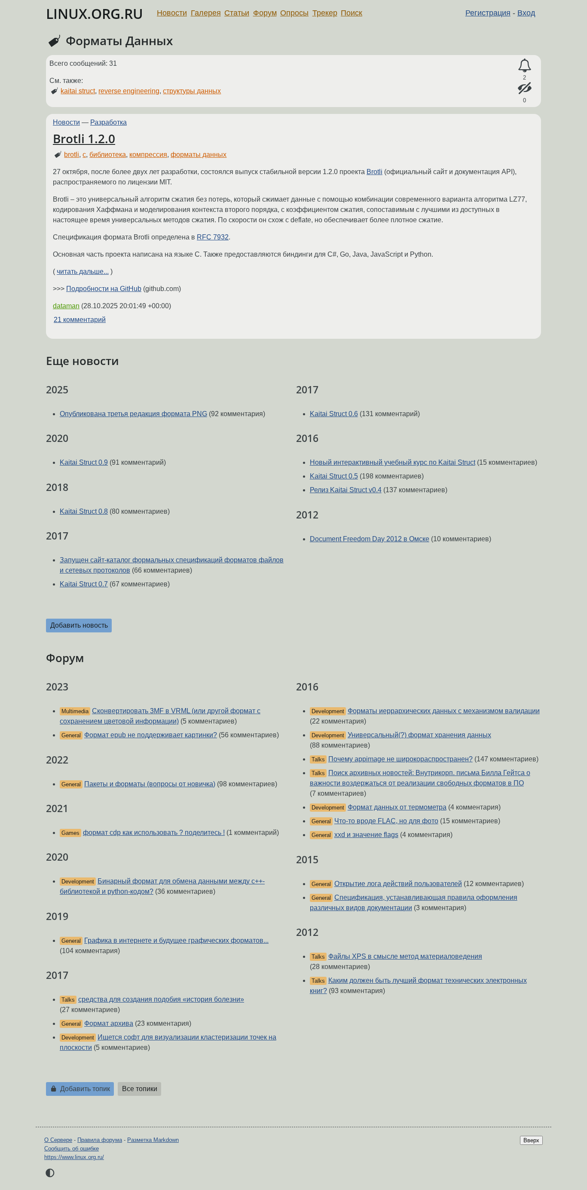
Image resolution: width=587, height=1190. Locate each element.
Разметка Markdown (153, 1140)
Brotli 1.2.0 (84, 138)
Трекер (324, 13)
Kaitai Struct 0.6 (334, 413)
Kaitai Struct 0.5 (334, 476)
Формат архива (108, 1023)
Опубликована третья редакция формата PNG (133, 413)
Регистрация (488, 13)
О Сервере (58, 1140)
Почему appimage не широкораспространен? (400, 759)
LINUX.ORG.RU (94, 13)
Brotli (374, 171)
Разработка (108, 122)
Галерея (206, 13)
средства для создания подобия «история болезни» (161, 999)
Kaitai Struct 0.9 (84, 462)
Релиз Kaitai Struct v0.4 (346, 490)
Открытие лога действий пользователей (398, 883)
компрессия (148, 154)
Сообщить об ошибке (71, 1148)
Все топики (139, 1088)
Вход (526, 13)
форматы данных (198, 154)
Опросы (294, 13)
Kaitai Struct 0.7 (84, 584)
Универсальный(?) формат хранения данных (419, 735)
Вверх (531, 1140)
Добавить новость (79, 625)
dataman (66, 306)
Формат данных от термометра (397, 807)
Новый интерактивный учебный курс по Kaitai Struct (392, 462)
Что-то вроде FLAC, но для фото (386, 821)
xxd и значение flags (366, 834)
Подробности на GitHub (103, 288)
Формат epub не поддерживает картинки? (150, 735)
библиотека (107, 154)
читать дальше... (83, 271)
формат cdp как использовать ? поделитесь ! (154, 832)
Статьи (236, 13)
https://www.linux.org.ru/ (74, 1157)
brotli (71, 154)
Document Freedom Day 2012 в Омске (369, 539)
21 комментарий (80, 319)
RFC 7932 (213, 237)
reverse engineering (128, 91)
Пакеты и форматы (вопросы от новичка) (149, 784)
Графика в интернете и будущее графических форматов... (176, 940)
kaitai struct (78, 91)
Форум (265, 13)
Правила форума (99, 1140)
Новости (172, 13)
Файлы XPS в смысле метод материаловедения (405, 956)
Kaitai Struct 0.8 (84, 511)
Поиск (351, 13)
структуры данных (192, 91)
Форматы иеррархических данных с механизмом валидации (444, 711)
